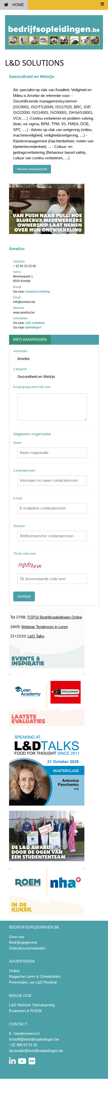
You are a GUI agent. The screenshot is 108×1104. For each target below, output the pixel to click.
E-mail (17, 498)
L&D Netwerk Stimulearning (32, 1005)
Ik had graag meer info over (32, 387)
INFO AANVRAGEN (30, 339)
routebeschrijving (37, 291)
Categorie (20, 369)
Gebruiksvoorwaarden (27, 948)
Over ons (16, 937)
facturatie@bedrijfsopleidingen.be (36, 1050)
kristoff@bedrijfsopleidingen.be (34, 1039)
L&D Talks (36, 636)
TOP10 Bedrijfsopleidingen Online (54, 617)
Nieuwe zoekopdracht (32, 169)
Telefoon (19, 526)
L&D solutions (35, 323)
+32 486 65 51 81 (23, 1045)
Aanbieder (20, 351)
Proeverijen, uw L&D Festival (33, 982)
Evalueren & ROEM (25, 1011)
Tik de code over (24, 553)
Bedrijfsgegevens (23, 942)
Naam (17, 443)
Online (14, 971)
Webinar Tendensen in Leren (44, 627)
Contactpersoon (24, 470)
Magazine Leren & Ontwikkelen (34, 976)
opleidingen (33, 327)
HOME (18, 5)
